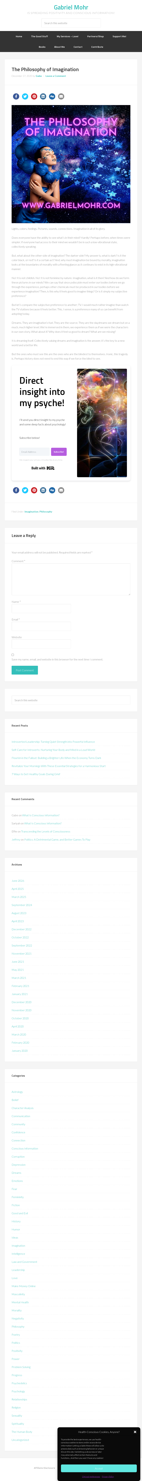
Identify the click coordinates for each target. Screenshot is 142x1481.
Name (16, 601)
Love (15, 1278)
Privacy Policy (108, 1476)
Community (18, 1124)
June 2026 (18, 880)
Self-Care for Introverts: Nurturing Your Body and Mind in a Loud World (53, 749)
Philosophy (45, 511)
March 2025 (19, 896)
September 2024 (22, 905)
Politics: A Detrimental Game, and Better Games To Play (57, 839)
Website (17, 637)
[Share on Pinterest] (34, 98)
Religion (16, 1407)
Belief (15, 1099)
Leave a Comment (56, 75)
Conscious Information (25, 1148)
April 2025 (18, 888)
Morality (17, 1310)
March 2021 (19, 977)
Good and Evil (20, 1213)
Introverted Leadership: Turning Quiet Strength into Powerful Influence (53, 741)
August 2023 (19, 913)
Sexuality (17, 1415)
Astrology (17, 1091)
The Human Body (22, 1431)
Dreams (16, 1172)
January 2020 (20, 1050)
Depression (18, 1164)
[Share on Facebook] (16, 98)
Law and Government (24, 1261)
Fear (14, 1188)
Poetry (16, 1334)
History (16, 1221)
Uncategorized (20, 1439)
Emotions (17, 1180)
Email (16, 619)
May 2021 (18, 969)
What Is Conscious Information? (40, 815)
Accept (99, 1468)
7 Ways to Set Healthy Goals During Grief (36, 774)
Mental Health (20, 1302)
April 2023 (18, 921)
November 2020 (22, 1010)
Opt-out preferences (91, 1476)
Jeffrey (16, 839)
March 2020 (19, 1034)
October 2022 (20, 937)
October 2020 (20, 1018)
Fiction (16, 1205)
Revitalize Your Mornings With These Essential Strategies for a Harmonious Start (59, 766)
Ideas (15, 1237)
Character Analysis (23, 1108)
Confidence (18, 1132)
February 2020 (20, 1042)
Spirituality (18, 1423)
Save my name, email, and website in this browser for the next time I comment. (57, 659)
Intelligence (18, 1253)
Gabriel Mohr (71, 7)
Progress (17, 1375)
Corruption (18, 1156)
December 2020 (22, 1002)
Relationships (19, 1399)
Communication (21, 1116)
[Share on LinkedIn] (43, 98)
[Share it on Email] (61, 98)
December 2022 (22, 929)
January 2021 (20, 994)
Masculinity (18, 1294)
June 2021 (18, 961)
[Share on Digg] (52, 98)
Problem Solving (21, 1367)
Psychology (18, 1391)
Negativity (18, 1318)
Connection (18, 1140)
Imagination (31, 511)
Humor (16, 1229)
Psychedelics (19, 1383)
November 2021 (22, 953)
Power (16, 1358)
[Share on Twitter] (25, 98)
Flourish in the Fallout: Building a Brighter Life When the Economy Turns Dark (56, 757)
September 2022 (22, 945)
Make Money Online (24, 1286)
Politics (16, 1342)
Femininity (18, 1197)
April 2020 (18, 1026)
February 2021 (20, 985)
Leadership (18, 1269)
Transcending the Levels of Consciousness (45, 831)
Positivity (17, 1350)
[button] (135, 1432)
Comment (18, 561)
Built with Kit (43, 468)
